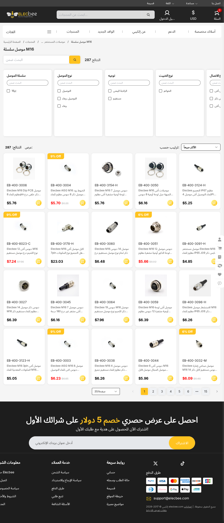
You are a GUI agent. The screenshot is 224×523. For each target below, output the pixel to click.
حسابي (111, 472)
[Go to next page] (217, 391)
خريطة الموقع (115, 496)
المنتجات (73, 31)
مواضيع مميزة (115, 504)
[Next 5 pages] (196, 391)
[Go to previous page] (133, 391)
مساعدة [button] (190, 3)
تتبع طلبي (57, 496)
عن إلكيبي (139, 31)
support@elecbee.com (171, 498)
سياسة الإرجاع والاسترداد (66, 480)
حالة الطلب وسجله (118, 480)
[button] (167, 15)
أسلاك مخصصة (205, 31)
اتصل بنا (216, 3)
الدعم (171, 31)
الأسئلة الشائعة (61, 504)
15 (205, 391)
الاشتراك (182, 443)
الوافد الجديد (106, 31)
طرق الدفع (58, 488)
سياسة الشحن (60, 472)
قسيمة (150, 3)
